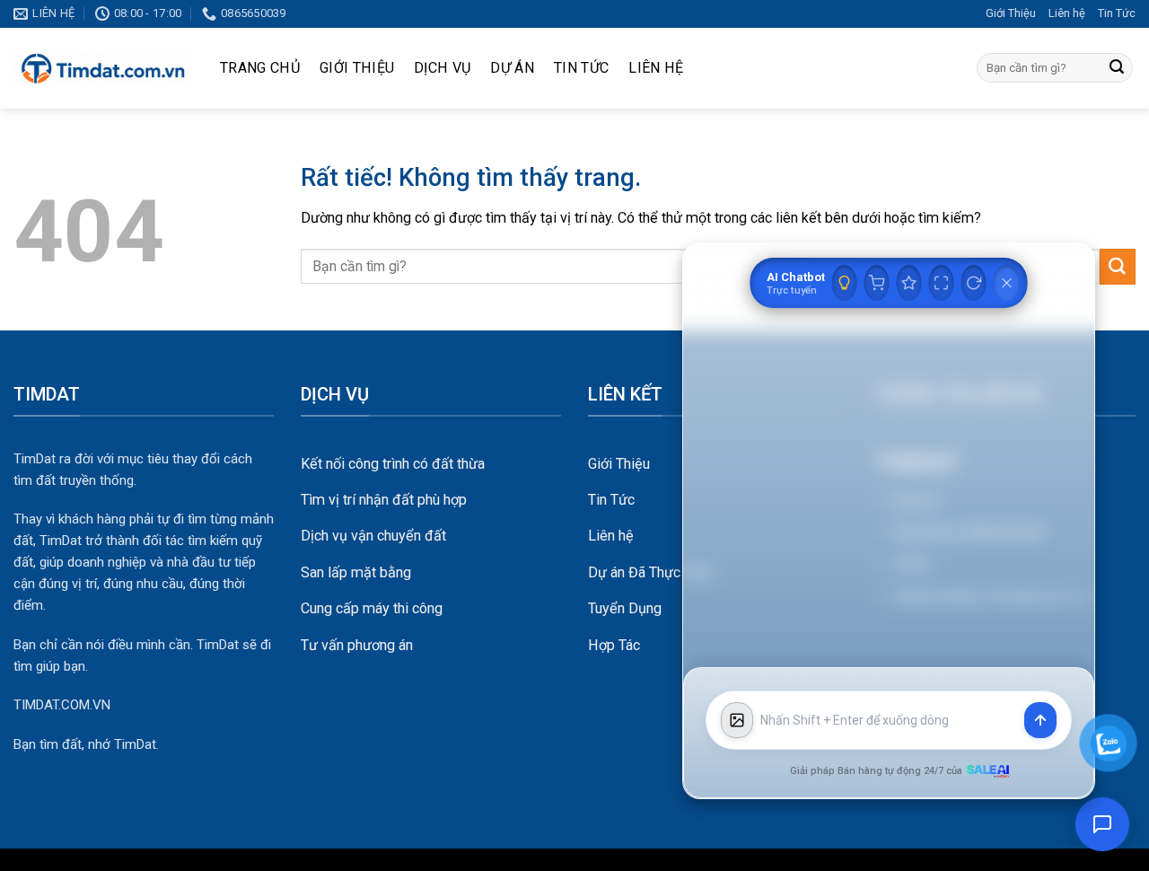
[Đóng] (1007, 283)
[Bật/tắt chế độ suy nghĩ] (844, 283)
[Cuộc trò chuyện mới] (974, 283)
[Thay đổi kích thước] (941, 283)
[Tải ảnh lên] (737, 720)
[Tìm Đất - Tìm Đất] (103, 68)
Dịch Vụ (442, 67)
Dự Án (512, 67)
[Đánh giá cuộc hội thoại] (909, 283)
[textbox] (888, 720)
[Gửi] (1116, 68)
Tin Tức (1117, 13)
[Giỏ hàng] (877, 283)
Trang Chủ (260, 67)
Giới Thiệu (1011, 13)
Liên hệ (1066, 13)
